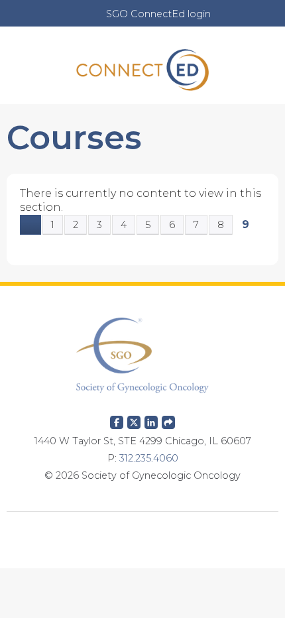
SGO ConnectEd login (158, 14)
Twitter (134, 419)
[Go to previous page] (30, 225)
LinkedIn (151, 419)
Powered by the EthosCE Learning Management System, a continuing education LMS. (142, 532)
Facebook (116, 419)
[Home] (142, 65)
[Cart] (226, 20)
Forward (168, 419)
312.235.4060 (148, 458)
